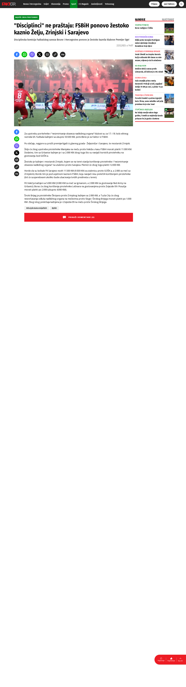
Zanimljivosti (96, 4)
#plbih (54, 208)
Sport (73, 4)
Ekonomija (55, 4)
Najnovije (161, 660)
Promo (66, 4)
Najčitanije (171, 661)
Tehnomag (109, 4)
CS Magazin (84, 4)
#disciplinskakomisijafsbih (36, 208)
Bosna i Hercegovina (32, 4)
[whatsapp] (24, 54)
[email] (47, 54)
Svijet (46, 4)
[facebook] (16, 54)
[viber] (32, 54)
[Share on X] (39, 54)
